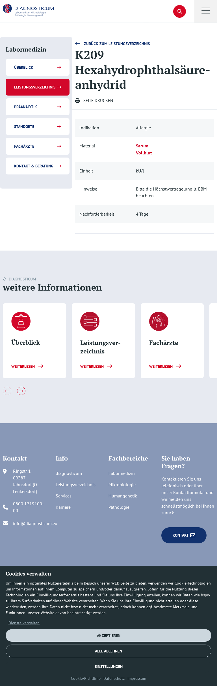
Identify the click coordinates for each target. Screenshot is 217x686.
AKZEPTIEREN (108, 635)
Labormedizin (121, 473)
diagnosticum (69, 473)
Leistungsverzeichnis (34, 87)
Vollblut (144, 153)
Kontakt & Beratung (33, 166)
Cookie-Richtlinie (86, 678)
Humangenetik (122, 496)
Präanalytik (25, 106)
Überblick (23, 67)
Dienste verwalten (24, 622)
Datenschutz (114, 678)
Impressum (136, 678)
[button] (205, 11)
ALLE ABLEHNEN (108, 651)
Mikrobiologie (122, 484)
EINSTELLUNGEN (109, 666)
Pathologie (118, 507)
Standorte (24, 126)
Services (63, 496)
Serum (142, 146)
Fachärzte (24, 146)
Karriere (63, 507)
